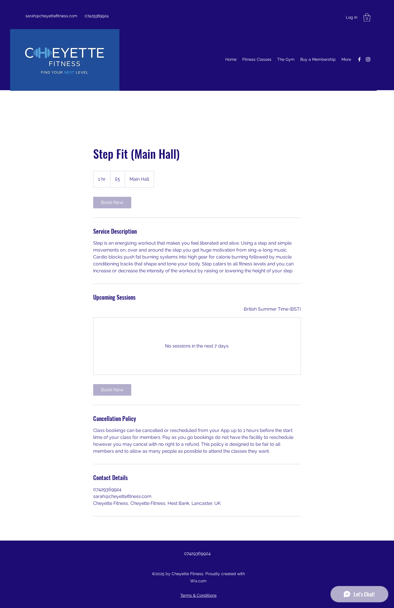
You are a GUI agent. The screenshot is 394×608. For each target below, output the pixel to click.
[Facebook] (359, 59)
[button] (366, 17)
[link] (112, 202)
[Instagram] (368, 59)
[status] (272, 309)
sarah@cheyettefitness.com (51, 16)
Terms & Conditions (198, 595)
